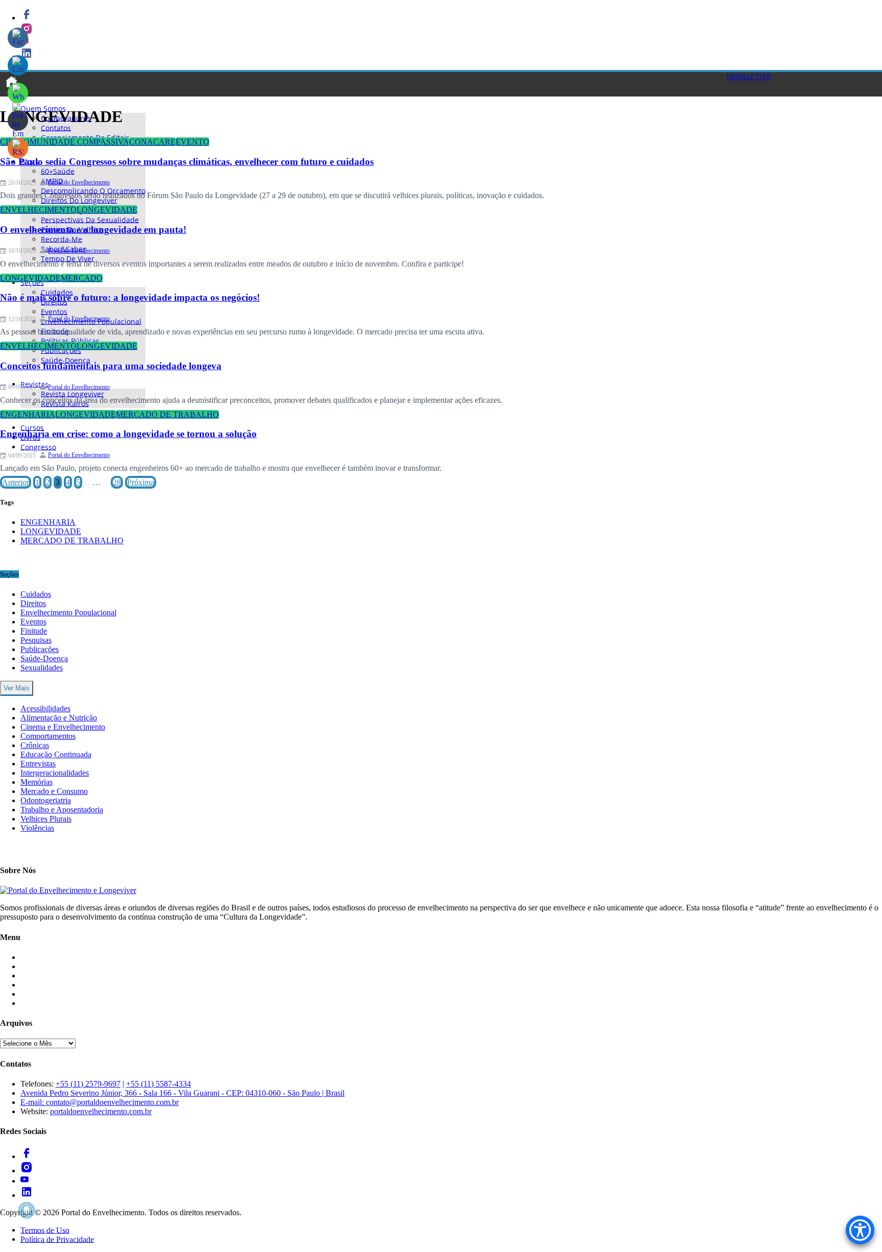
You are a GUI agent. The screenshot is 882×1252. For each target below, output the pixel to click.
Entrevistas (38, 763)
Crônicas (34, 745)
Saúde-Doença (65, 360)
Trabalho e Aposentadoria (61, 809)
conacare (152, 141)
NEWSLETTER (748, 76)
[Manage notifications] (26, 1210)
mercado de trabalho (167, 414)
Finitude (33, 631)
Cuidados (35, 594)
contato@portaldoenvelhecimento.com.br (112, 1102)
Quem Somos (42, 1003)
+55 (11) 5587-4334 (158, 1083)
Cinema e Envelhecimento (62, 727)
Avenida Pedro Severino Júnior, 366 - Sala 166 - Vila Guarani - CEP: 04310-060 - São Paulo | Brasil (182, 1093)
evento (192, 141)
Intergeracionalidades (54, 772)
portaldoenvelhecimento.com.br (101, 1111)
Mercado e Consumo (54, 791)
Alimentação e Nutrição (58, 717)
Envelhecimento (38, 209)
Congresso (38, 446)
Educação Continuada (55, 754)
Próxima (140, 482)
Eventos (33, 621)
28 (117, 482)
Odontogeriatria (45, 800)
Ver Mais (17, 688)
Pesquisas (36, 640)
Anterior (15, 482)
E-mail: (33, 1102)
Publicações (39, 649)
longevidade (107, 209)
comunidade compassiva (73, 141)
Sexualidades (41, 667)
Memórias (36, 782)
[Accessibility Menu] (860, 1230)
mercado (82, 278)
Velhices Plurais (45, 818)
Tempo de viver (67, 258)
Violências (37, 828)
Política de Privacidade (57, 1239)
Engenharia (27, 414)
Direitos (33, 603)
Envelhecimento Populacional (68, 612)
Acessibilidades (45, 708)
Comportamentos (48, 736)
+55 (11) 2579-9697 (88, 1083)
